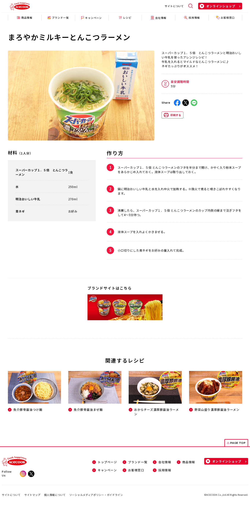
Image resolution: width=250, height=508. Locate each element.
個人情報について (55, 495)
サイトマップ (32, 495)
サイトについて (174, 6)
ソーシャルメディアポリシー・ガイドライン (96, 495)
